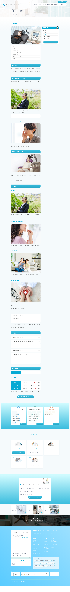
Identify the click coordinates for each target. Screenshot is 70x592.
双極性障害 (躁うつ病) (37, 563)
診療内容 (44, 4)
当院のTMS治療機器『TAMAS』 (17, 52)
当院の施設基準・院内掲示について (25, 581)
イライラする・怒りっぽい (15, 418)
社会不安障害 (35, 418)
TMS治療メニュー (15, 58)
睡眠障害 (30, 418)
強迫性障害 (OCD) (44, 563)
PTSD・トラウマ (36, 562)
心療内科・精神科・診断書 (51, 563)
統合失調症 (30, 420)
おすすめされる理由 (55, 530)
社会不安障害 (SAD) (43, 565)
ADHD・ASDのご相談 (46, 36)
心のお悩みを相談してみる (25, 396)
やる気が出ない (14, 416)
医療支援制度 (48, 4)
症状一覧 (52, 538)
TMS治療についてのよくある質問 (17, 56)
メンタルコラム (63, 4)
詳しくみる (22, 423)
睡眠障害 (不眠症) (37, 565)
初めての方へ (40, 4)
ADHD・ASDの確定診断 (48, 414)
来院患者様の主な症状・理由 (37, 533)
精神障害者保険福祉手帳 (36, 553)
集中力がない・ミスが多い (15, 420)
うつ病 (29, 412)
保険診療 (44, 30)
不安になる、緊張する (15, 414)
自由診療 (44, 32)
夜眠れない (13, 422)
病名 (51, 4)
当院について (35, 4)
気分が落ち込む (14, 412)
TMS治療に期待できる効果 (16, 50)
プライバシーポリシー (18, 581)
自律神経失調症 (36, 414)
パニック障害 (30, 414)
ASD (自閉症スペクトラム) (48, 560)
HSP (52, 412)
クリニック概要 (35, 535)
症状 (59, 4)
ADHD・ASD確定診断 (46, 38)
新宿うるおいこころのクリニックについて (39, 530)
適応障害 (34, 412)
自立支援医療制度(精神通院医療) (37, 551)
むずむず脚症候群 (36, 416)
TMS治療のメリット (15, 54)
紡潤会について (13, 581)
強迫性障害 (30, 416)
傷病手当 (34, 550)
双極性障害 (38, 412)
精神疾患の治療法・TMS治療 (50, 565)
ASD (49, 412)
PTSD (34, 420)
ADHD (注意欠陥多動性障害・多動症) (39, 560)
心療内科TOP (54, 16)
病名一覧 (45, 538)
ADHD (46, 412)
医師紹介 (52, 533)
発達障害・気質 (55, 4)
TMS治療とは (15, 48)
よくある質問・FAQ (46, 533)
